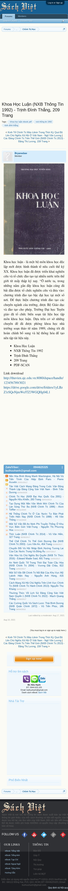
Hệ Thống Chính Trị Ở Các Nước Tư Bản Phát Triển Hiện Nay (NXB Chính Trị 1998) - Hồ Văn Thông (36, 516)
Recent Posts (27, 21)
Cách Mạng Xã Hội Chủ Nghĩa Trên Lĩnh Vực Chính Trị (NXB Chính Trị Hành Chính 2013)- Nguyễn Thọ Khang (36, 585)
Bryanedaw (21, 153)
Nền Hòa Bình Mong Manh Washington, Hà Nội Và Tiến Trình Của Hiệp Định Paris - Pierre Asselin (36, 479)
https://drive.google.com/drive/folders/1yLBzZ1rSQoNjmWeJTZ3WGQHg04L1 (33, 389)
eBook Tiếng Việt (12, 851)
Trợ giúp (37, 869)
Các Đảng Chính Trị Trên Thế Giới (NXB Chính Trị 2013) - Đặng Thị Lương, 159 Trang (34, 140)
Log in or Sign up (55, 3)
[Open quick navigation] (64, 29)
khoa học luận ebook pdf (21, 122)
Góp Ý (36, 855)
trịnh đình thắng (11, 125)
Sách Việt (42, 692)
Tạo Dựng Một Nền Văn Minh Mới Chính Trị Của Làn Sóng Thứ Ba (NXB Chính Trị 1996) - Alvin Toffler (36, 506)
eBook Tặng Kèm (12, 868)
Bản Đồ (37, 851)
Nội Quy (37, 860)
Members (22, 16)
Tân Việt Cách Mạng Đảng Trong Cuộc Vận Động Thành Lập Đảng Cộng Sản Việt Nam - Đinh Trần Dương (36, 489)
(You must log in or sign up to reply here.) (48, 630)
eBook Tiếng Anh (12, 855)
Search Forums (10, 21)
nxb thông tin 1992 (44, 122)
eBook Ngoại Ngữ (12, 864)
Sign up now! (34, 658)
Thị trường (38, 864)
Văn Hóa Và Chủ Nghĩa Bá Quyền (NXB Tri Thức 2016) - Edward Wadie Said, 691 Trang (36, 557)
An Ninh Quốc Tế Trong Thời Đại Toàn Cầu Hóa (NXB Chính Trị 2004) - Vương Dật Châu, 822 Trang (36, 565)
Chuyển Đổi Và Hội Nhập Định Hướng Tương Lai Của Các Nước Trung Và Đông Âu (36, 550)
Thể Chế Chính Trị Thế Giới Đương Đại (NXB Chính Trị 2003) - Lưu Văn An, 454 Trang (36, 543)
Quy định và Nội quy (58, 887)
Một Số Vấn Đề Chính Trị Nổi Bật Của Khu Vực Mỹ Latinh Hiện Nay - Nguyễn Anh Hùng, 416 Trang (36, 575)
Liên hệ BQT (39, 874)
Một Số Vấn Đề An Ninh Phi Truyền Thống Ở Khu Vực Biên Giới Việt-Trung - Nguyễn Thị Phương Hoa (36, 527)
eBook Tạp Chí (11, 859)
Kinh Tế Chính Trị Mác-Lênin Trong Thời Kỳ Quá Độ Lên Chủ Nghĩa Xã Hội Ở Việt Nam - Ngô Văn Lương (34, 134)
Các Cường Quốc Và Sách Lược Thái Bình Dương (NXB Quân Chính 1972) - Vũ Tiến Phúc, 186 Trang (36, 606)
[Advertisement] (34, 67)
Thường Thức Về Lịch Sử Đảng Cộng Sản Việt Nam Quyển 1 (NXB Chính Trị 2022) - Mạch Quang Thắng (36, 596)
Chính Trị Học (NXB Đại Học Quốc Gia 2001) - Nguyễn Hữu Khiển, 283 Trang (36, 498)
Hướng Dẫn (10, 873)
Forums (8, 16)
